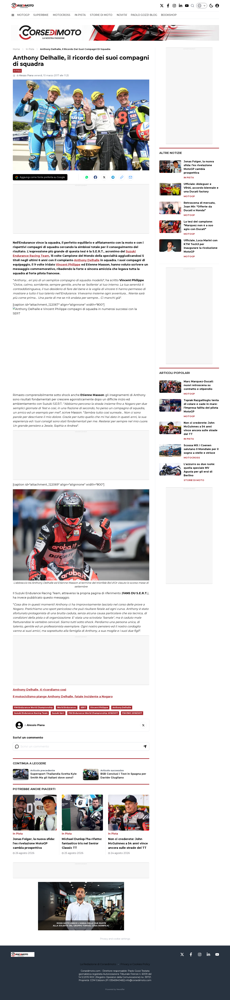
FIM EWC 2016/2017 (132, 713)
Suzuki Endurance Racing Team (31, 713)
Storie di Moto (194, 480)
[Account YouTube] (187, 6)
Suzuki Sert (58, 713)
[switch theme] (211, 5)
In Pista (17, 70)
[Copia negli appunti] (122, 177)
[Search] (192, 6)
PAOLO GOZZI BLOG (144, 14)
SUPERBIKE (41, 14)
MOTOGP (23, 14)
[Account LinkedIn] (180, 6)
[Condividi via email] (130, 177)
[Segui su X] (143, 725)
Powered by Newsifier (115, 989)
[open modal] (217, 6)
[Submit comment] (145, 746)
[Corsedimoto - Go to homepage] (22, 954)
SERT (83, 707)
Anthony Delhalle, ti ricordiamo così (39, 689)
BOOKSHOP (169, 14)
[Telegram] (113, 177)
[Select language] (201, 5)
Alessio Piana (26, 75)
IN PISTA (80, 14)
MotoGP (189, 196)
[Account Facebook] (168, 6)
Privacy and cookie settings (115, 938)
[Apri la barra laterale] (13, 15)
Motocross (192, 457)
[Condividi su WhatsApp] (87, 177)
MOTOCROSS (62, 14)
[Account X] (162, 6)
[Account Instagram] (174, 6)
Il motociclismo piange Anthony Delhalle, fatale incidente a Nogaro (63, 696)
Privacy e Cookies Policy (135, 964)
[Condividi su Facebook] (95, 177)
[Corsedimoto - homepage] (26, 6)
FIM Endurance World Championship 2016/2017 (93, 713)
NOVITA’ (122, 14)
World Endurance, (66, 707)
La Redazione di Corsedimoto (98, 964)
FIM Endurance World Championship (33, 707)
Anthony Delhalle (87, 260)
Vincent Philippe (68, 264)
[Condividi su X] (104, 177)
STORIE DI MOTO (101, 14)
